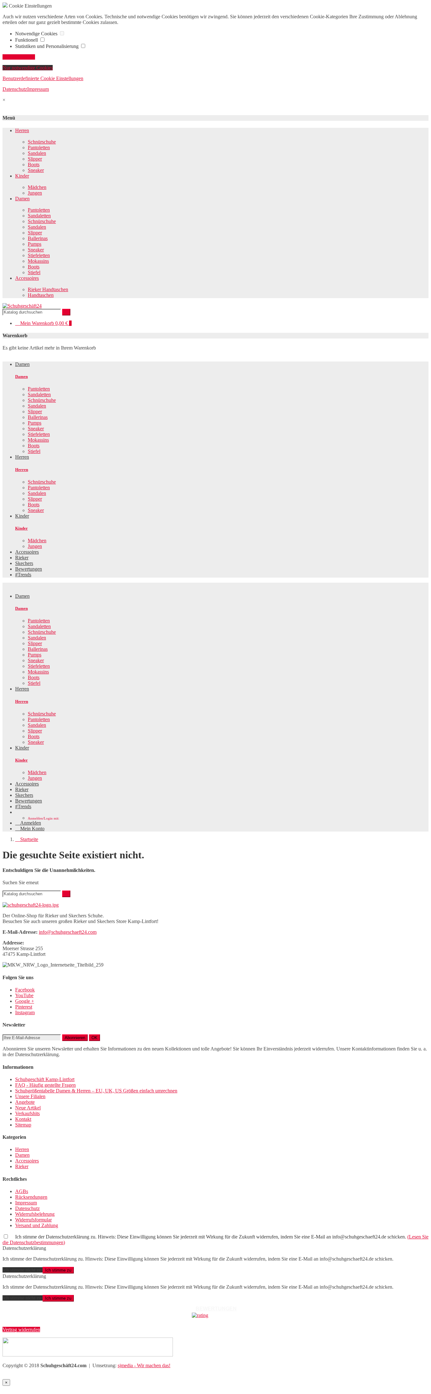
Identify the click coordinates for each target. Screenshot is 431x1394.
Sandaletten (39, 215)
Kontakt (23, 1119)
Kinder (22, 176)
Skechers (24, 795)
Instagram (25, 1012)
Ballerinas (38, 238)
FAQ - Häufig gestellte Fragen (45, 1085)
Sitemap (23, 1124)
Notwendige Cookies (37, 33)
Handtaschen (41, 295)
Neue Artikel (28, 1107)
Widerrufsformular (33, 1219)
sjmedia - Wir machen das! (144, 1365)
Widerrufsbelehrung (35, 1214)
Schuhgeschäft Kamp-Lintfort (44, 1079)
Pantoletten (39, 147)
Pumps (34, 244)
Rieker (21, 789)
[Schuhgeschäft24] (22, 306)
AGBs (21, 1191)
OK (94, 1037)
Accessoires (27, 278)
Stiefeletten (39, 255)
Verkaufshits (27, 1113)
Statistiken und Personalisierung (47, 46)
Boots (33, 164)
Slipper (35, 159)
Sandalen (37, 153)
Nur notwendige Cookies (28, 67)
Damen (22, 198)
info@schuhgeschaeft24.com (68, 932)
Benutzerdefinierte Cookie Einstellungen (43, 78)
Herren (22, 130)
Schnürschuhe (42, 141)
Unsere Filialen (30, 1096)
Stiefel (34, 272)
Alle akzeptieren (19, 57)
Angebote (25, 1102)
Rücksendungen (31, 1197)
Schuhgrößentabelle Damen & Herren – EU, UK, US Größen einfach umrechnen (96, 1090)
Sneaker (36, 170)
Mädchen (37, 187)
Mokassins (38, 261)
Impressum (38, 89)
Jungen (35, 193)
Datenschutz (15, 89)
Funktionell (27, 40)
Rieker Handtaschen (48, 289)
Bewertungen (28, 800)
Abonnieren (75, 1037)
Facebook (25, 989)
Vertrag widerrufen (21, 1329)
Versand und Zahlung (36, 1225)
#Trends (23, 806)
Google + (24, 1001)
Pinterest (23, 1006)
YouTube (24, 995)
